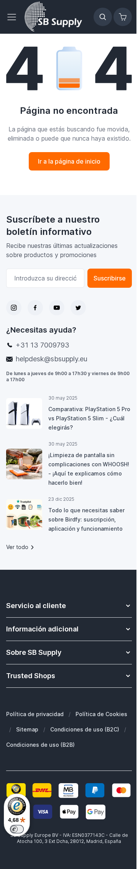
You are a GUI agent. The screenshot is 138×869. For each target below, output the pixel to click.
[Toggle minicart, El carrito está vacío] (122, 17)
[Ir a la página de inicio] (53, 17)
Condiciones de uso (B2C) (84, 729)
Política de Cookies (101, 714)
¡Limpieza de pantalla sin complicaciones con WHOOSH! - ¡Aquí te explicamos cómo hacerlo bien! (88, 469)
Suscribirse (110, 278)
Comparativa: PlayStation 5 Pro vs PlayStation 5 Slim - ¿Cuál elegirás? (89, 418)
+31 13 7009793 (42, 345)
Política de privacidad (35, 714)
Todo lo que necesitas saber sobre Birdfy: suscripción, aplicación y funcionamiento (86, 519)
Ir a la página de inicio (69, 161)
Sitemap (27, 729)
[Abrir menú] (13, 17)
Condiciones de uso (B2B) (40, 744)
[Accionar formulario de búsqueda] (103, 17)
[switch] (17, 829)
